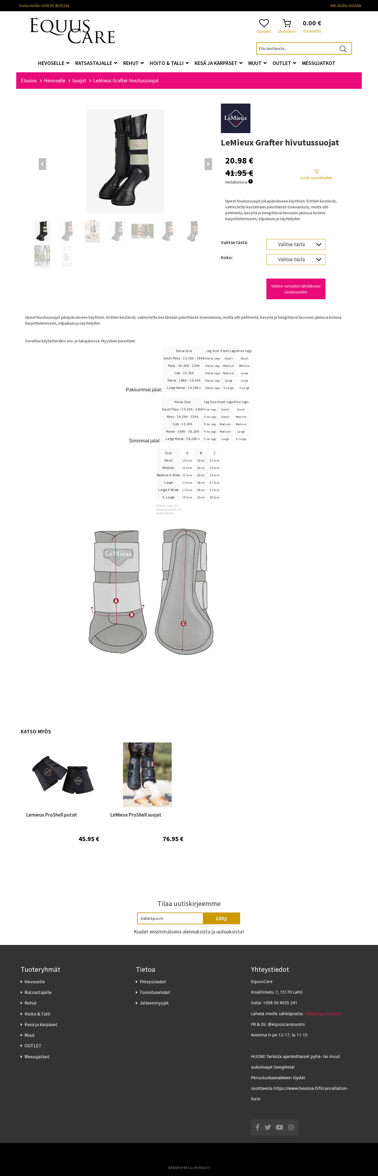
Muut (30, 1035)
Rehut (31, 1003)
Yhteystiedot (153, 981)
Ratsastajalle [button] (94, 63)
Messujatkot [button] (318, 63)
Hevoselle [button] (52, 63)
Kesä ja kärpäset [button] (217, 63)
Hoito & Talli (37, 1014)
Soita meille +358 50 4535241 (44, 5)
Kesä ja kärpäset (41, 1024)
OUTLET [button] (282, 63)
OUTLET (33, 1046)
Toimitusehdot (155, 992)
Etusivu (29, 80)
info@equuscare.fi (323, 1013)
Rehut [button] (131, 63)
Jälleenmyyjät (154, 1003)
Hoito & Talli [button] (167, 63)
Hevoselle (35, 981)
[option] (63, 806)
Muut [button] (255, 63)
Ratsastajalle (38, 992)
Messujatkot (37, 1056)
